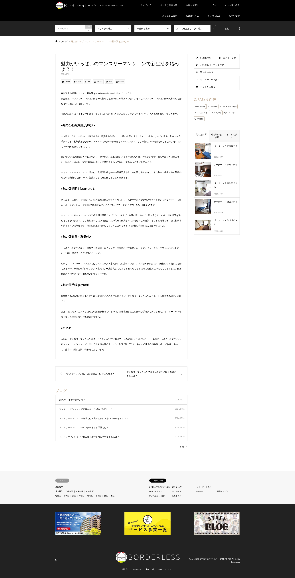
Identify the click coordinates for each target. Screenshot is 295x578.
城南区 (90, 496)
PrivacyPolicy (149, 569)
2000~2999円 (212, 106)
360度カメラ (177, 487)
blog (181, 446)
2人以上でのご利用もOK (159, 487)
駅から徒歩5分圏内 (157, 496)
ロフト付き (176, 491)
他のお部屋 (201, 134)
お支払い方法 (192, 15)
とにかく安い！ (232, 136)
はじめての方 (145, 5)
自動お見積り (192, 5)
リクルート (137, 569)
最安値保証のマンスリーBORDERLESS (215, 559)
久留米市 (59, 487)
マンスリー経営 (232, 5)
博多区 (81, 496)
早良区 (98, 496)
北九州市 (59, 491)
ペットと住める (207, 86)
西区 (112, 496)
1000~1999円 (200, 106)
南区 (74, 496)
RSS (56, 560)
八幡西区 (79, 491)
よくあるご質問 (169, 15)
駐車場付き (205, 57)
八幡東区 (69, 491)
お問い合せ (234, 15)
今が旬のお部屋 (216, 136)
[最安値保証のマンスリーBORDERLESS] (147, 562)
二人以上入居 (215, 113)
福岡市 (58, 496)
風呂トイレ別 (229, 57)
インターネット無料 (210, 79)
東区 (106, 496)
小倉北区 (90, 491)
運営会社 (125, 569)
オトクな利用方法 (168, 5)
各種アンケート (164, 569)
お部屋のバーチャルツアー (213, 65)
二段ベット (199, 491)
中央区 (66, 496)
